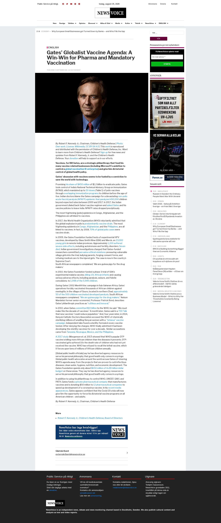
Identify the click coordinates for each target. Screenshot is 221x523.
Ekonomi (91, 23)
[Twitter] (67, 4)
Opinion (82, 23)
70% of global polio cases (102, 229)
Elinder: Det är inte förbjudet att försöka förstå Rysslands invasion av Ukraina (167, 216)
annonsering (96, 496)
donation (73, 158)
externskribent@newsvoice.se (70, 454)
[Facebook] (63, 4)
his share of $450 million (78, 184)
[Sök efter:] (167, 32)
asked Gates (113, 205)
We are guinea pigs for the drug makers (100, 297)
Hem (54, 23)
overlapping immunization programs (81, 193)
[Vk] (75, 4)
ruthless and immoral (98, 303)
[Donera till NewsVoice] (92, 432)
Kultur (127, 23)
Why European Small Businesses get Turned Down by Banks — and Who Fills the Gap (88, 31)
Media (117, 23)
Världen (71, 23)
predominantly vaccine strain (98, 223)
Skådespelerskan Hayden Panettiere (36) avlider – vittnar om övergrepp (168, 271)
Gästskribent (62, 451)
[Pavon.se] (167, 177)
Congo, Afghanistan (89, 226)
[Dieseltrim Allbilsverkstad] (167, 152)
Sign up (104, 152)
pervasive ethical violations (92, 252)
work (107, 146)
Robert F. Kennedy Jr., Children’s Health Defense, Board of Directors (90, 418)
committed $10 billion (86, 308)
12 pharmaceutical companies (107, 385)
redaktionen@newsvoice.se (125, 488)
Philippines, (113, 226)
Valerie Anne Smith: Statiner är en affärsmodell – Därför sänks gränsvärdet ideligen (168, 283)
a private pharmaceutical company (91, 382)
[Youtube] (71, 4)
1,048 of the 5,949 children (83, 281)
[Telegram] (79, 4)
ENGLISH (162, 23)
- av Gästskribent (74, 70)
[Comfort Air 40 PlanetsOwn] (167, 104)
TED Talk (122, 311)
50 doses (90, 190)
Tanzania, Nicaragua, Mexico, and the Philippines (90, 332)
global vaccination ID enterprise (81, 169)
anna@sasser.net (87, 493)
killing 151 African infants (97, 275)
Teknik (137, 23)
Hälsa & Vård (105, 23)
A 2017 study (62, 336)
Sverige (62, 23)
